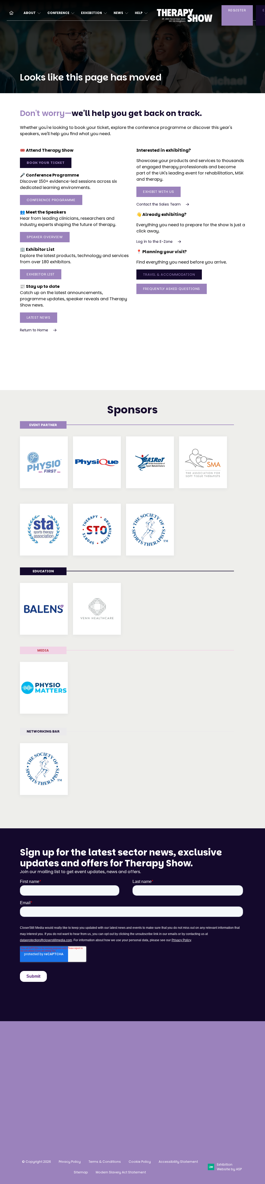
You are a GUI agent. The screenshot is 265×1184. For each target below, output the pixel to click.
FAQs (72, 1099)
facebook (187, 1091)
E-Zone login (138, 1086)
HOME (9, 12)
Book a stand (138, 1045)
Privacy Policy (70, 1161)
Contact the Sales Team (158, 204)
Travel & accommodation (85, 1087)
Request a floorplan (135, 1058)
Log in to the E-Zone (154, 241)
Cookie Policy (140, 1161)
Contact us (31, 1111)
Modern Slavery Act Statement (121, 1172)
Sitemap (81, 1172)
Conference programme (92, 1065)
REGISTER (237, 10)
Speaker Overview (45, 237)
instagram (174, 1091)
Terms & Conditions (105, 1161)
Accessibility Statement (178, 1161)
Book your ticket (46, 162)
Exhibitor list (41, 274)
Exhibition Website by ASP (229, 1166)
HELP (139, 13)
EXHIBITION (91, 13)
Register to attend (86, 1045)
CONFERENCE (58, 13)
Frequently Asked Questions (171, 288)
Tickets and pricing (87, 1055)
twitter (212, 1091)
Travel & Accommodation (169, 274)
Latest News (38, 317)
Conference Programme (51, 200)
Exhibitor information (138, 1073)
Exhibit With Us (158, 191)
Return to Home (34, 330)
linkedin (199, 1091)
